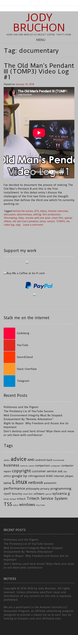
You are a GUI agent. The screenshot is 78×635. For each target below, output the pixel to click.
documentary (24, 214)
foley (21, 218)
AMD (30, 460)
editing (37, 214)
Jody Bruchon (39, 22)
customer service (44, 471)
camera (23, 466)
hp (25, 476)
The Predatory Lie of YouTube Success (29, 411)
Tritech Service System (46, 498)
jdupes (69, 476)
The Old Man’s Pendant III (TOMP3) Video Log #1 (39, 71)
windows (27, 504)
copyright (21, 470)
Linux (19, 482)
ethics (7, 476)
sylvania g (61, 493)
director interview (58, 211)
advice (18, 459)
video (15, 505)
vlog (17, 224)
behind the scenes (23, 211)
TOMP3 (60, 221)
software (39, 493)
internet (59, 476)
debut (43, 211)
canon (31, 466)
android (40, 460)
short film (57, 218)
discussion (9, 214)
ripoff (7, 493)
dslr (65, 471)
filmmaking (10, 218)
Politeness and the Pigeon (21, 407)
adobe (7, 460)
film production (51, 214)
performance (14, 488)
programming (60, 488)
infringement (36, 476)
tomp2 (50, 221)
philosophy (33, 488)
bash (49, 460)
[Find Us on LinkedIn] (43, 3)
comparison (42, 465)
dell (60, 471)
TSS (8, 504)
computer (55, 466)
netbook (35, 482)
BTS (36, 211)
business (11, 465)
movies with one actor (37, 218)
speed (48, 494)
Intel (49, 476)
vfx (67, 221)
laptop (7, 483)
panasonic (50, 483)
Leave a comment (33, 224)
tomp (42, 221)
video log (9, 224)
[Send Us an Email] (35, 3)
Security (17, 493)
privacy (45, 488)
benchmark (58, 460)
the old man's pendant (25, 221)
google (17, 476)
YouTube (40, 505)
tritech (21, 498)
